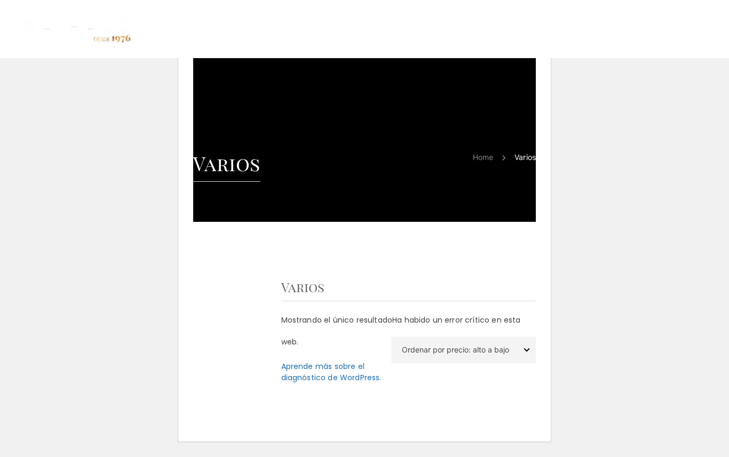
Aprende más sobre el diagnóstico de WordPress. (331, 372)
